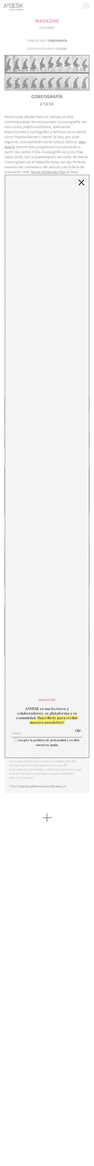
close (81, 183)
